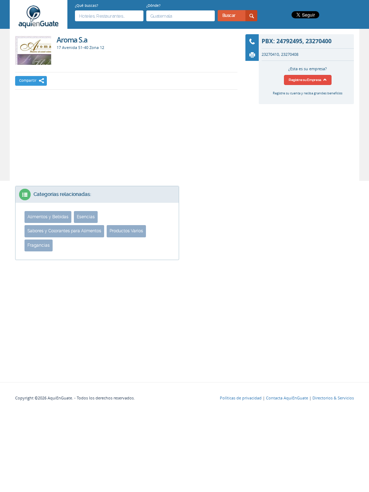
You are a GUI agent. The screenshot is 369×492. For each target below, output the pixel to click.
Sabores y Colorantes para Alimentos (64, 230)
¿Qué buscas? (86, 5)
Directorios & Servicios (333, 398)
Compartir (27, 80)
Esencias (86, 216)
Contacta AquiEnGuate (287, 398)
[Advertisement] (126, 115)
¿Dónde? (153, 5)
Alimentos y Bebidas (47, 216)
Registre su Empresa (306, 80)
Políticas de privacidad (241, 398)
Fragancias (38, 245)
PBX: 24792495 (282, 41)
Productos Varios (126, 230)
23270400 (319, 41)
